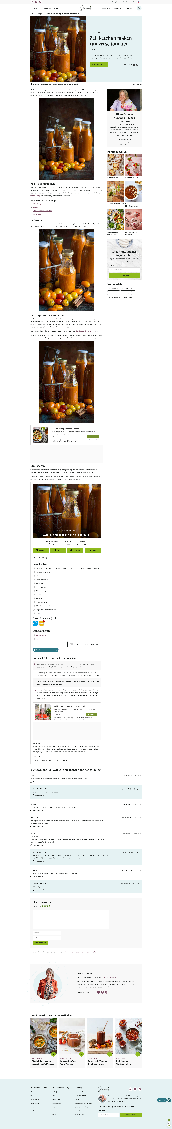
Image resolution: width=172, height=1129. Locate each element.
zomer (111, 293)
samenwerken (79, 1114)
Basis (48, 14)
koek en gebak (57, 1103)
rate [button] (94, 550)
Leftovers (36, 207)
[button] (139, 8)
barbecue (127, 293)
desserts (55, 1107)
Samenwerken (105, 2)
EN (141, 2)
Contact (130, 8)
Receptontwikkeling (109, 977)
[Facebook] (36, 1)
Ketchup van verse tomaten (42, 211)
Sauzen (57, 760)
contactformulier (80, 1111)
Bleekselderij (46, 760)
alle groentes (113, 289)
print (59, 550)
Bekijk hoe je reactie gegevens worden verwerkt (80, 952)
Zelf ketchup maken (39, 204)
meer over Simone (85, 992)
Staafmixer (39, 639)
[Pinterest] (40, 1)
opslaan (42, 550)
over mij (77, 1099)
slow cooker (128, 297)
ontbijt (54, 1092)
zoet (118, 293)
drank (54, 1111)
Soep (33, 1058)
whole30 (33, 1111)
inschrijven (124, 276)
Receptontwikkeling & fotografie (123, 2)
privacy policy (79, 1092)
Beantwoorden (38, 782)
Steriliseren (37, 214)
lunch (54, 1095)
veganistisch (35, 1103)
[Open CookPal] (169, 1100)
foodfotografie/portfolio (83, 1103)
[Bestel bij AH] (35, 623)
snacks (54, 1114)
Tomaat (65, 760)
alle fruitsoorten (127, 289)
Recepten (34, 8)
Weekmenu (105, 8)
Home (32, 14)
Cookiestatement (81, 1095)
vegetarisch (34, 1099)
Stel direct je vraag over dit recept (47, 650)
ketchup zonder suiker (84, 331)
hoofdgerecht (57, 1099)
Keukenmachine (41, 635)
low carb (33, 1107)
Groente (47, 8)
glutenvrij (33, 1092)
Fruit (56, 8)
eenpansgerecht (114, 297)
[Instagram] (32, 1)
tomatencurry (35, 196)
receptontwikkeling (81, 1107)
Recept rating (37, 906)
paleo (32, 1095)
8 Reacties (138, 84)
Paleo (90, 1058)
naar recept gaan (97, 65)
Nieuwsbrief (118, 8)
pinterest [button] (77, 550)
